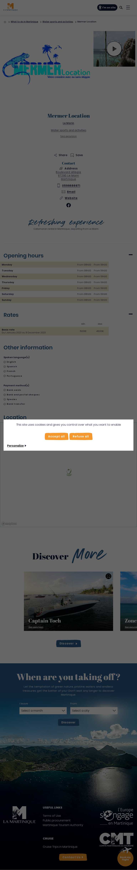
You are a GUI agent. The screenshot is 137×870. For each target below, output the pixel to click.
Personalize (15, 445)
